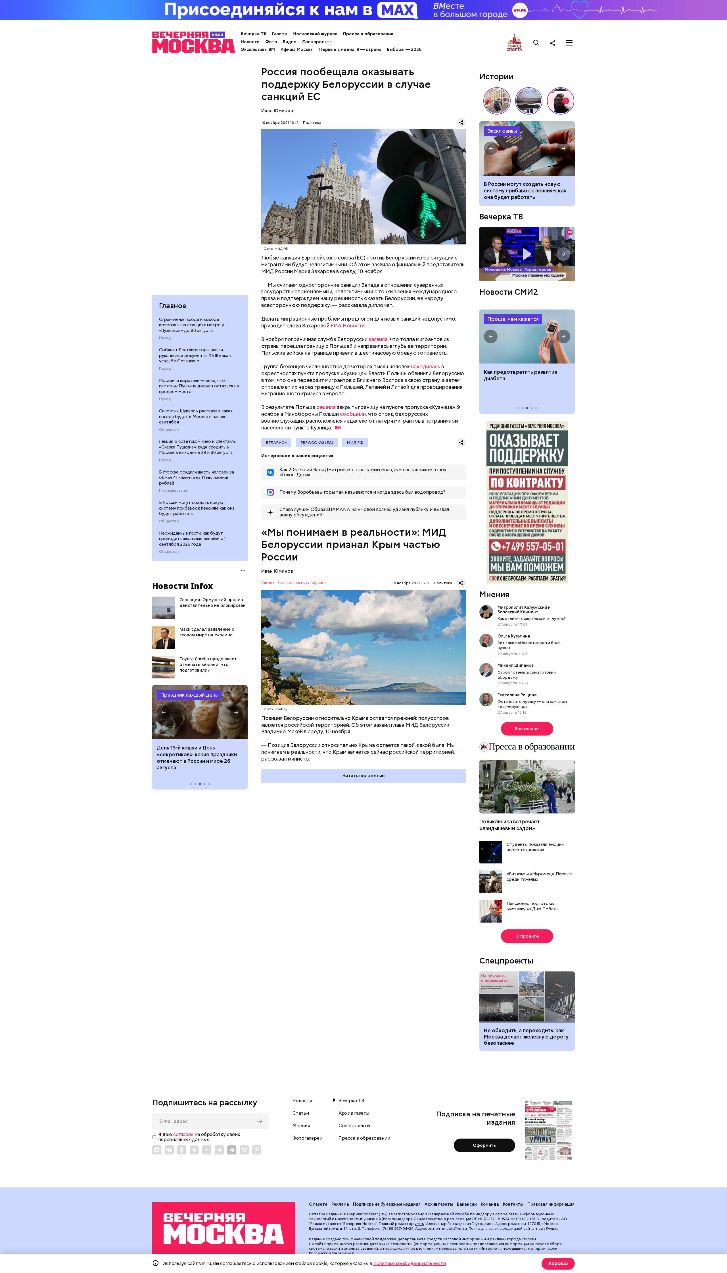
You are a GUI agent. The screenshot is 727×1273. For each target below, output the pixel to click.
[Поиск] (536, 43)
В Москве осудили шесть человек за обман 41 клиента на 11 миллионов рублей (196, 477)
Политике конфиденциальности (409, 1263)
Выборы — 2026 (404, 49)
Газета (279, 34)
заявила (378, 339)
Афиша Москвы (297, 49)
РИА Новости (348, 325)
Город (165, 338)
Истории (496, 76)
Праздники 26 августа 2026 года (200, 712)
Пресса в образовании (368, 34)
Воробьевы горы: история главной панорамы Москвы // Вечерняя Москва (528, 100)
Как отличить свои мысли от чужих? (532, 618)
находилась (425, 366)
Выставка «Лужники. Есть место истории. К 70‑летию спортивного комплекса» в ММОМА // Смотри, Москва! (496, 100)
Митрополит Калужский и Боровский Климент (524, 609)
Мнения (494, 594)
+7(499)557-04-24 (397, 1228)
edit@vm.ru (456, 1228)
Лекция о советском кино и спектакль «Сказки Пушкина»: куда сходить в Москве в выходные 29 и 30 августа (197, 447)
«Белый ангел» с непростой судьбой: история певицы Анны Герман (560, 100)
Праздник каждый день (189, 694)
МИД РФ (355, 442)
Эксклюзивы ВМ (258, 49)
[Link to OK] (181, 1149)
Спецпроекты (317, 42)
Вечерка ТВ (253, 34)
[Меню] (569, 43)
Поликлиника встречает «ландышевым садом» (509, 824)
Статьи (301, 1113)
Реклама (340, 1204)
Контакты (513, 1204)
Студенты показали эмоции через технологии (535, 847)
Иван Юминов (277, 111)
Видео (289, 42)
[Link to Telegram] (219, 1149)
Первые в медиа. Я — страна (350, 49)
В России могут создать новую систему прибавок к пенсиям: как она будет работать (197, 508)
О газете (318, 1204)
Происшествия (173, 490)
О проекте (527, 936)
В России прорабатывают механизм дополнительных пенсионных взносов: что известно (527, 148)
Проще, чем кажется (513, 319)
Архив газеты (354, 1113)
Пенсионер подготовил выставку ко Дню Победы (533, 906)
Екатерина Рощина (517, 695)
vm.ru (419, 1223)
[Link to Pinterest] (256, 1149)
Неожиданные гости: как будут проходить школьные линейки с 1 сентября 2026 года (192, 538)
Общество (169, 429)
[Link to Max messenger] (156, 1149)
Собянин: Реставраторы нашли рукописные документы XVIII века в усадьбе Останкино (195, 355)
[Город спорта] (514, 42)
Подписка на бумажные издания (387, 1204)
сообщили (353, 414)
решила (326, 407)
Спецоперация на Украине (302, 583)
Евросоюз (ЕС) (316, 442)
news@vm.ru (547, 1228)
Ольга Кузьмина (515, 636)
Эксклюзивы (502, 131)
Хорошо (558, 1263)
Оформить (484, 1145)
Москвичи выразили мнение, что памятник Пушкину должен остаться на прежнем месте (199, 386)
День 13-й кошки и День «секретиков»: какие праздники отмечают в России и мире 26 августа (197, 757)
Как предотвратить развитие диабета (527, 337)
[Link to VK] (169, 1149)
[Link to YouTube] (206, 1149)
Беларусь (276, 442)
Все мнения (527, 729)
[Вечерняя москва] (223, 1229)
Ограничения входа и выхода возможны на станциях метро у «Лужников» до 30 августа (191, 325)
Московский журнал (315, 34)
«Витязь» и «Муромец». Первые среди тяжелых (539, 876)
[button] (163, 712)
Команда (490, 1204)
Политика (312, 123)
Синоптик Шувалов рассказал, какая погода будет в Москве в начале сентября (196, 416)
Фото (271, 42)
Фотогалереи (307, 1138)
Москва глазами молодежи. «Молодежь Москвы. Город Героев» (527, 254)
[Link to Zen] (194, 1149)
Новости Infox (182, 586)
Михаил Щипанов (516, 665)
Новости (250, 42)
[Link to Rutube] (244, 1149)
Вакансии (467, 1204)
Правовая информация (551, 1204)
